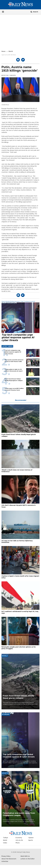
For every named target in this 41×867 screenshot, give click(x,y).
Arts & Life (19, 840)
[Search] (31, 12)
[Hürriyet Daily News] (20, 4)
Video (5, 843)
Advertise (4, 861)
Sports (30, 840)
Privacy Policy (5, 856)
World (10, 51)
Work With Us (25, 856)
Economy (19, 837)
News (3, 51)
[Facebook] (18, 60)
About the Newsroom (8, 859)
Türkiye (5, 837)
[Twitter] (23, 60)
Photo (18, 843)
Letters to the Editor (27, 859)
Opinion (31, 837)
